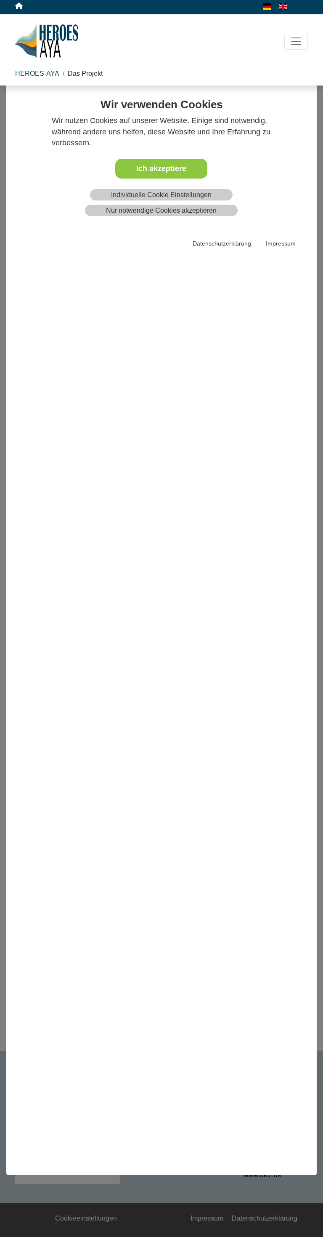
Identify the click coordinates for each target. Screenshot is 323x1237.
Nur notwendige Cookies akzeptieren (161, 210)
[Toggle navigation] (296, 41)
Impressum (281, 243)
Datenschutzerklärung (222, 243)
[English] (279, 6)
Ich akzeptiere (161, 168)
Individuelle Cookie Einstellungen (161, 194)
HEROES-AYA (37, 73)
